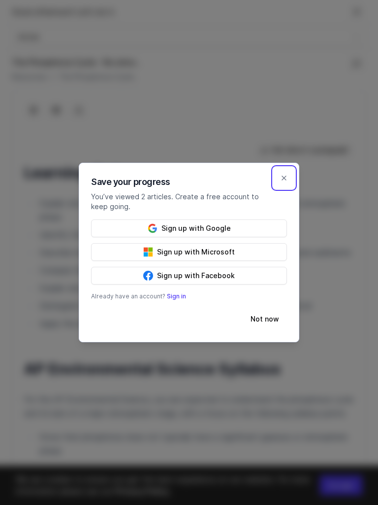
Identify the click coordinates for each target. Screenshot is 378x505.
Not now (265, 319)
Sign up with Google (196, 228)
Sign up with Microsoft (196, 252)
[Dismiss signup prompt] (284, 178)
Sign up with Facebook (196, 275)
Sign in (176, 296)
